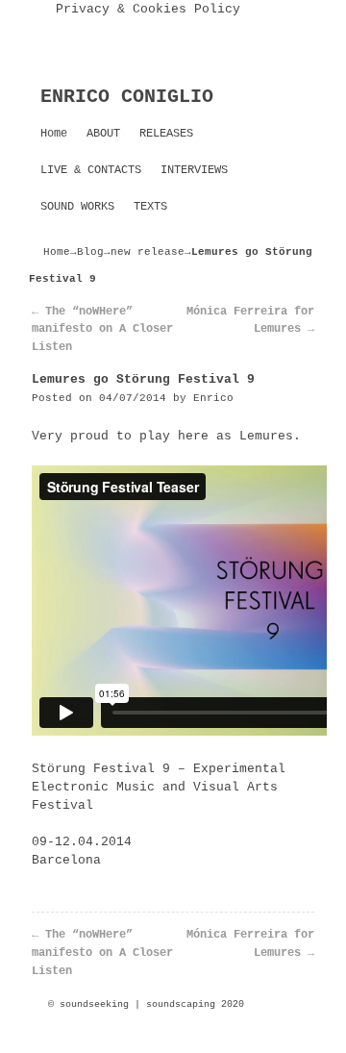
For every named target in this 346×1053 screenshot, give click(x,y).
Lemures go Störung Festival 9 (143, 379)
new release (148, 252)
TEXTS (150, 206)
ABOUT (103, 133)
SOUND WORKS (77, 206)
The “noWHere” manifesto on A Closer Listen (102, 329)
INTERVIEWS (194, 170)
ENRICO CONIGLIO (126, 97)
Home (53, 133)
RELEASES (166, 133)
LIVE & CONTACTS (90, 170)
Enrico (213, 398)
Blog (90, 252)
